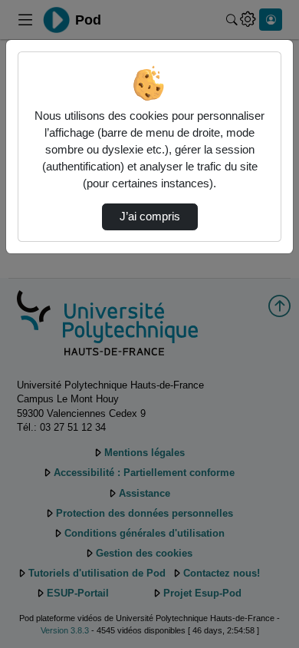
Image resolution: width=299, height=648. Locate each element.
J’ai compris (150, 216)
